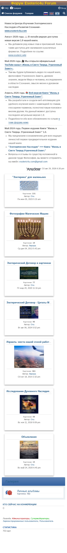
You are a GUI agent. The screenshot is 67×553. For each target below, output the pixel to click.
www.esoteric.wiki (17, 55)
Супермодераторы (40, 518)
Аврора (32, 245)
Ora (32, 196)
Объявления (29, 436)
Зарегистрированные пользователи (20, 521)
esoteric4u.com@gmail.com (33, 161)
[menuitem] (5, 8)
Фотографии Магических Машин (29, 213)
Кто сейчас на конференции (19, 504)
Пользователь (46, 521)
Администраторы (21, 518)
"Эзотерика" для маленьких (29, 177)
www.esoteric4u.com (16, 31)
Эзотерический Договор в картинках (29, 263)
